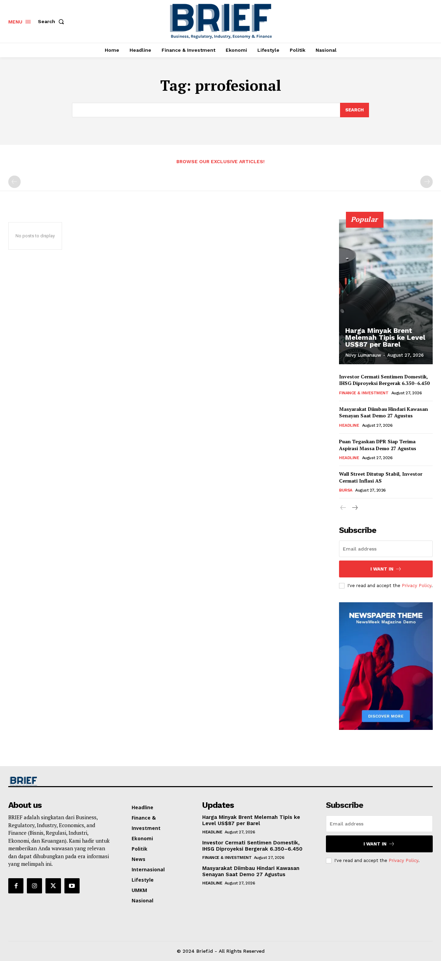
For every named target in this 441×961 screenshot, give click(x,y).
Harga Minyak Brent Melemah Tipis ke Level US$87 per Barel (385, 337)
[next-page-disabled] (426, 182)
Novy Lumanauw (363, 355)
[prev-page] (14, 182)
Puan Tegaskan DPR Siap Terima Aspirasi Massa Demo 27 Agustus (377, 445)
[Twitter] (53, 885)
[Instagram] (34, 885)
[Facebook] (15, 885)
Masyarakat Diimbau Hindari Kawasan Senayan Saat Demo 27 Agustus (383, 412)
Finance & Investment (363, 392)
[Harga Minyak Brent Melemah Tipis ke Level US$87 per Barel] (386, 291)
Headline (349, 425)
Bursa (345, 490)
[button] (52, 21)
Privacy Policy (416, 585)
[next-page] (354, 508)
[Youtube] (72, 885)
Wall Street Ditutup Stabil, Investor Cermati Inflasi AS (380, 477)
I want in (381, 569)
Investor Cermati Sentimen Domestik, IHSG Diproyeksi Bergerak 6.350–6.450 (384, 380)
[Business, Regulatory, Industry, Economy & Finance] (58, 781)
